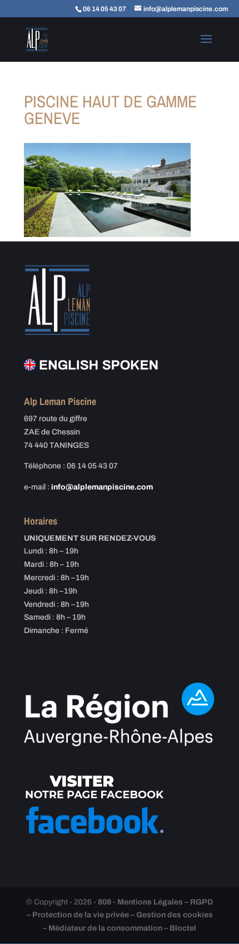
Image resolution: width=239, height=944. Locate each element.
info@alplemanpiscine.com (102, 487)
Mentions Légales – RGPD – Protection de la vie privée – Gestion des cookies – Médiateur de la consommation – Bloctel (120, 915)
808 (104, 902)
